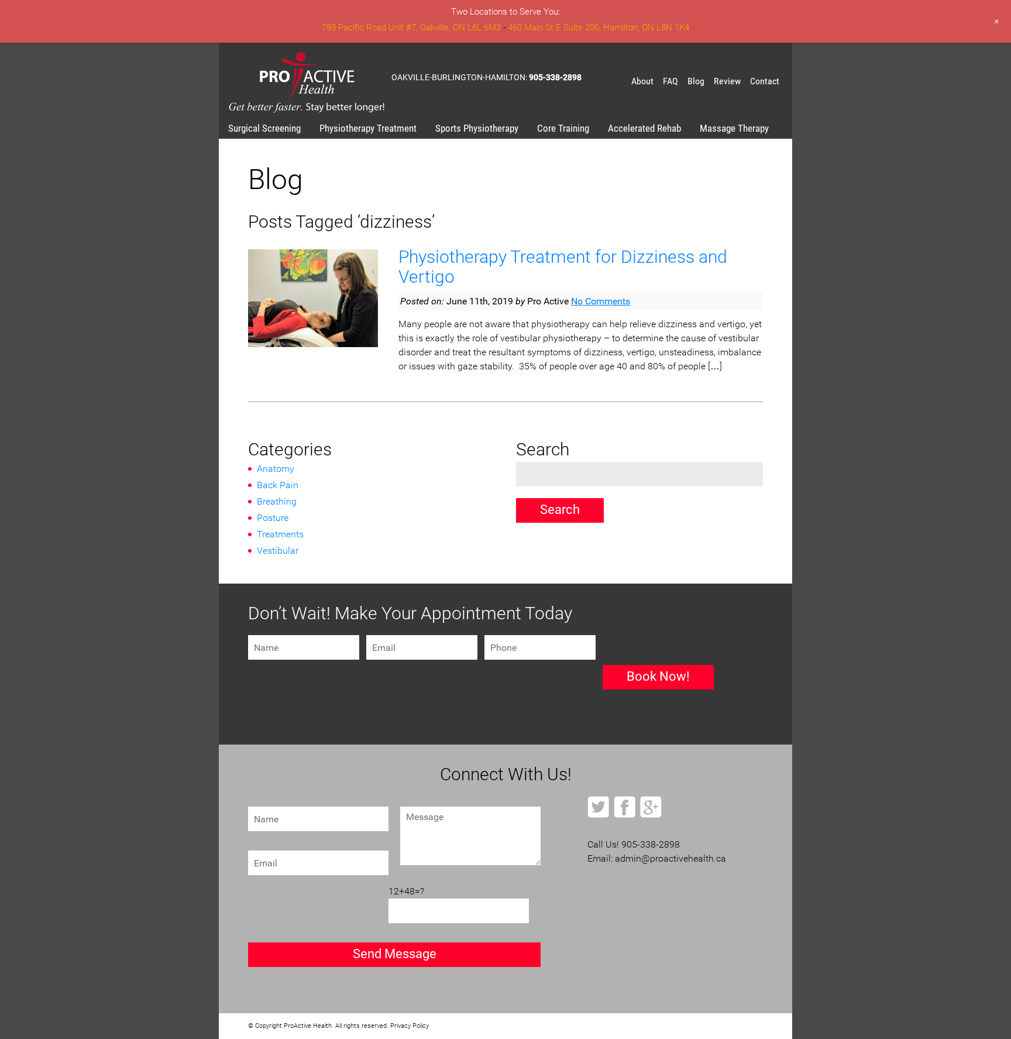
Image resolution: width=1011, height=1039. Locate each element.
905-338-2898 (555, 77)
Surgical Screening (264, 128)
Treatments (280, 534)
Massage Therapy (734, 128)
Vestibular (277, 550)
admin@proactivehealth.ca (670, 858)
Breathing (277, 501)
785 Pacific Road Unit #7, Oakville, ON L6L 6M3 (411, 27)
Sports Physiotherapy (476, 128)
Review (727, 81)
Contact (764, 81)
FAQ (670, 81)
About (642, 81)
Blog (695, 81)
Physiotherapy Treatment (368, 128)
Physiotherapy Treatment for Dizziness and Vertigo (562, 266)
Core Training (563, 128)
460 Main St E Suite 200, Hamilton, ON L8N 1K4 (598, 27)
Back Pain (277, 485)
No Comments (600, 301)
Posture (272, 517)
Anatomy (275, 468)
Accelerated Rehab (644, 128)
